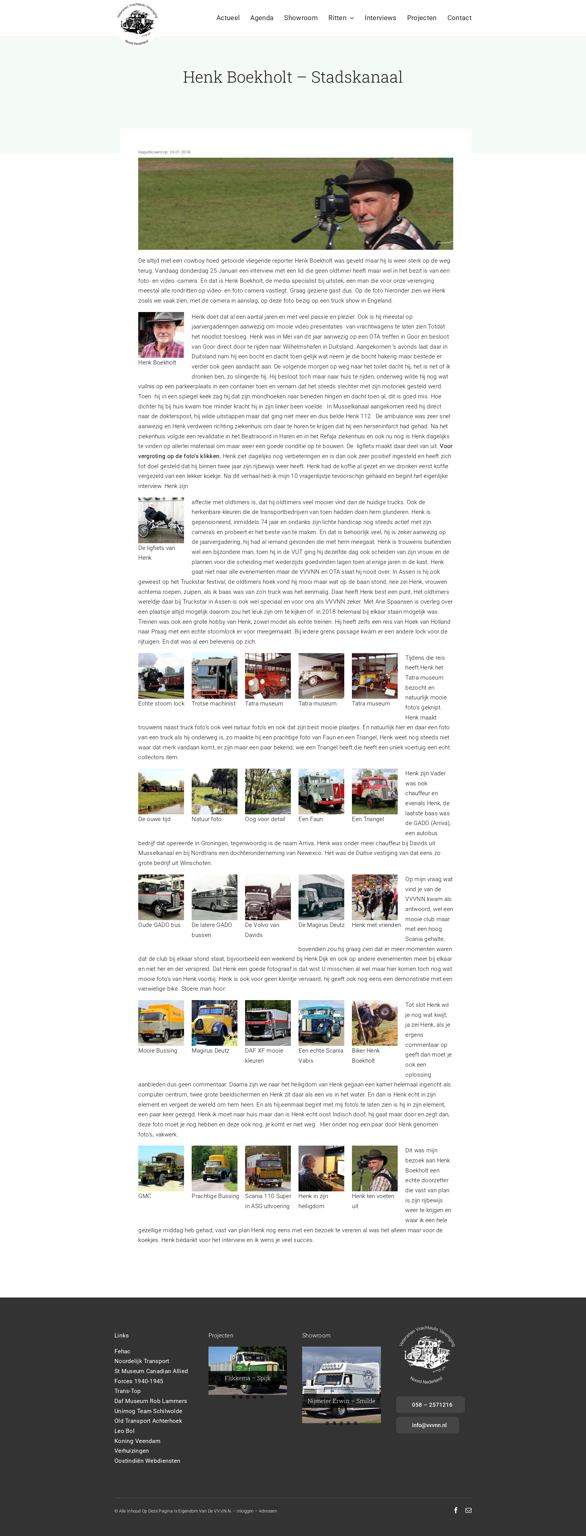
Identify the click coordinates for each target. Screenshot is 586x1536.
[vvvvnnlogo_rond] (137, 3)
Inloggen (245, 1511)
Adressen (268, 1511)
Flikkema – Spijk (248, 1378)
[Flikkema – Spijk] (247, 1371)
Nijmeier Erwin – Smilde (341, 1401)
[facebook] (456, 1510)
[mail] (468, 1510)
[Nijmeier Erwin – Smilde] (341, 1385)
